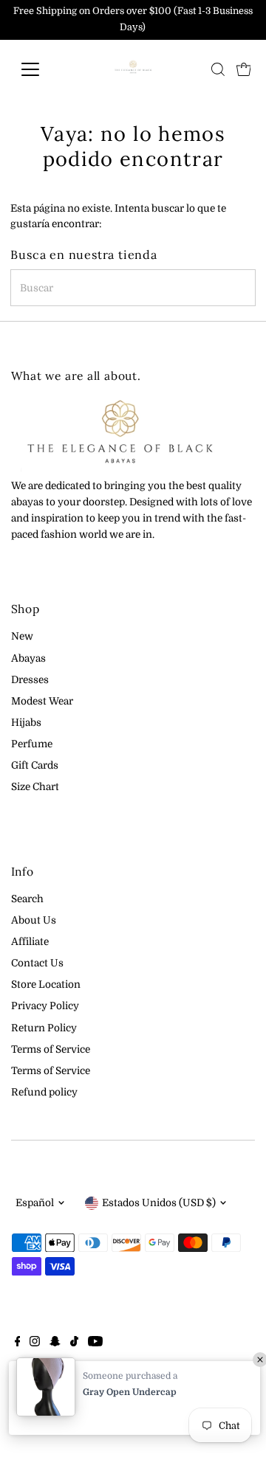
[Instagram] (35, 1343)
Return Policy (44, 1028)
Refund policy (44, 1092)
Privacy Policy (45, 1005)
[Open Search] (218, 69)
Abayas (28, 658)
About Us (33, 920)
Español (35, 1202)
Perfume (31, 744)
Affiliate (30, 941)
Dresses (30, 679)
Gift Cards (34, 765)
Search (27, 898)
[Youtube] (95, 1343)
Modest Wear (42, 701)
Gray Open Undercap (130, 1392)
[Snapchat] (55, 1343)
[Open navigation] (39, 69)
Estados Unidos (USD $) (159, 1202)
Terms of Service (50, 1049)
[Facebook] (17, 1343)
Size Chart (35, 786)
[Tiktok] (74, 1343)
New (22, 636)
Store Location (46, 984)
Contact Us (37, 963)
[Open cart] (243, 69)
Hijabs (26, 722)
